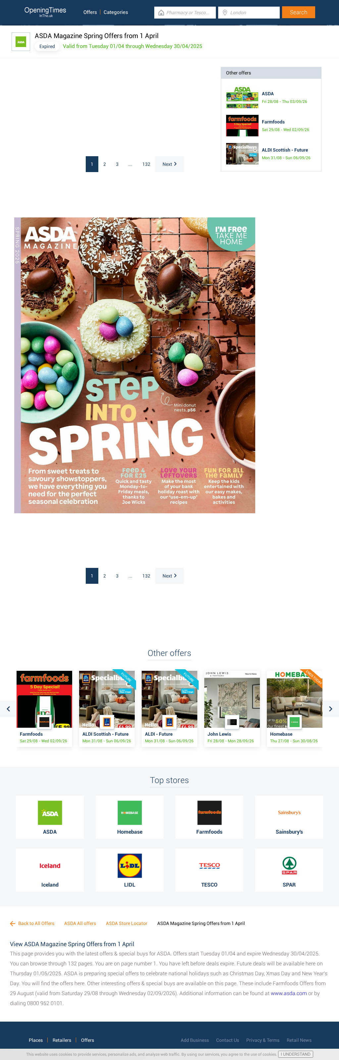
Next (167, 164)
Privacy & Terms (262, 1040)
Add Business (195, 1040)
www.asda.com (289, 993)
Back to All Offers (35, 923)
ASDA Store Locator (126, 923)
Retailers (62, 1040)
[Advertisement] (70, 108)
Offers (90, 12)
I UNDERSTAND (296, 1054)
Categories (116, 12)
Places (36, 1040)
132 (146, 164)
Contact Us (227, 1040)
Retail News (299, 1040)
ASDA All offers (80, 923)
